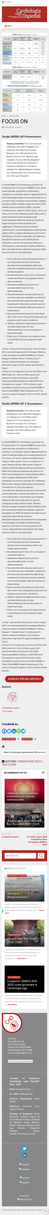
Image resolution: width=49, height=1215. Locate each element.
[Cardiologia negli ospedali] (24, 19)
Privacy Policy (14, 1061)
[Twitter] (9, 731)
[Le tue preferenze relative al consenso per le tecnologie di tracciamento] (2, 911)
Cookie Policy (27, 1061)
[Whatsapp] (18, 731)
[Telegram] (23, 731)
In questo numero (10, 837)
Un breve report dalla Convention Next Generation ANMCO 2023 (37, 841)
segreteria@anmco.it (23, 1053)
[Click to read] (24, 815)
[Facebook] (4, 731)
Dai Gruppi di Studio (17, 875)
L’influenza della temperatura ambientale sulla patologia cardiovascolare (22, 796)
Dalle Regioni (14, 977)
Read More (22, 958)
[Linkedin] (13, 731)
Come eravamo (14, 935)
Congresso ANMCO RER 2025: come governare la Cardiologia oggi (22, 985)
